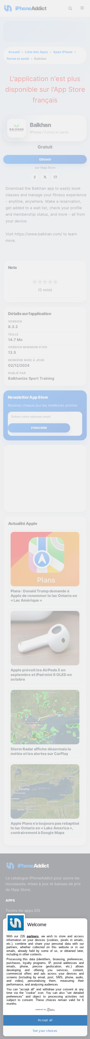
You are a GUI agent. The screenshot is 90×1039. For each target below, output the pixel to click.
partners (33, 936)
